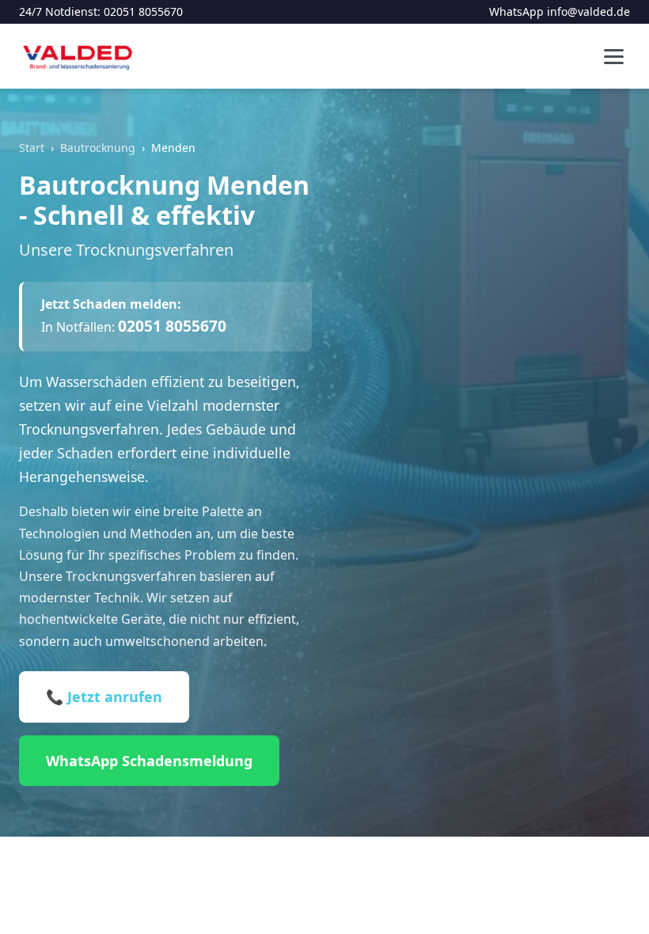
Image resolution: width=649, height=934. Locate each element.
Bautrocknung (97, 147)
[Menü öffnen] (614, 56)
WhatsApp (516, 11)
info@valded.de (588, 11)
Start (31, 147)
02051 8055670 (143, 11)
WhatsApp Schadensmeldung (149, 760)
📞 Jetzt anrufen (104, 696)
